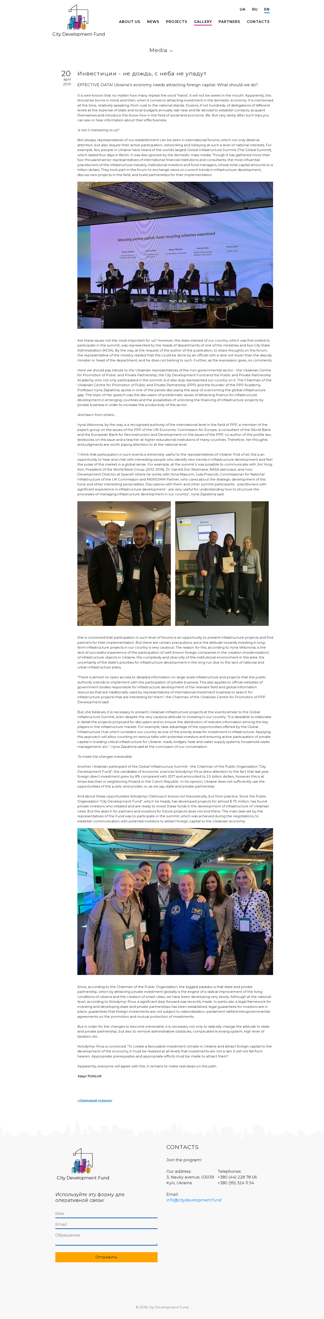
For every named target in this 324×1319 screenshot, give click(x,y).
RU (255, 9)
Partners (229, 22)
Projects (176, 22)
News (153, 22)
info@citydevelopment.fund (194, 1200)
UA (243, 9)
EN (267, 9)
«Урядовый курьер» (94, 1100)
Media (158, 50)
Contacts (258, 22)
